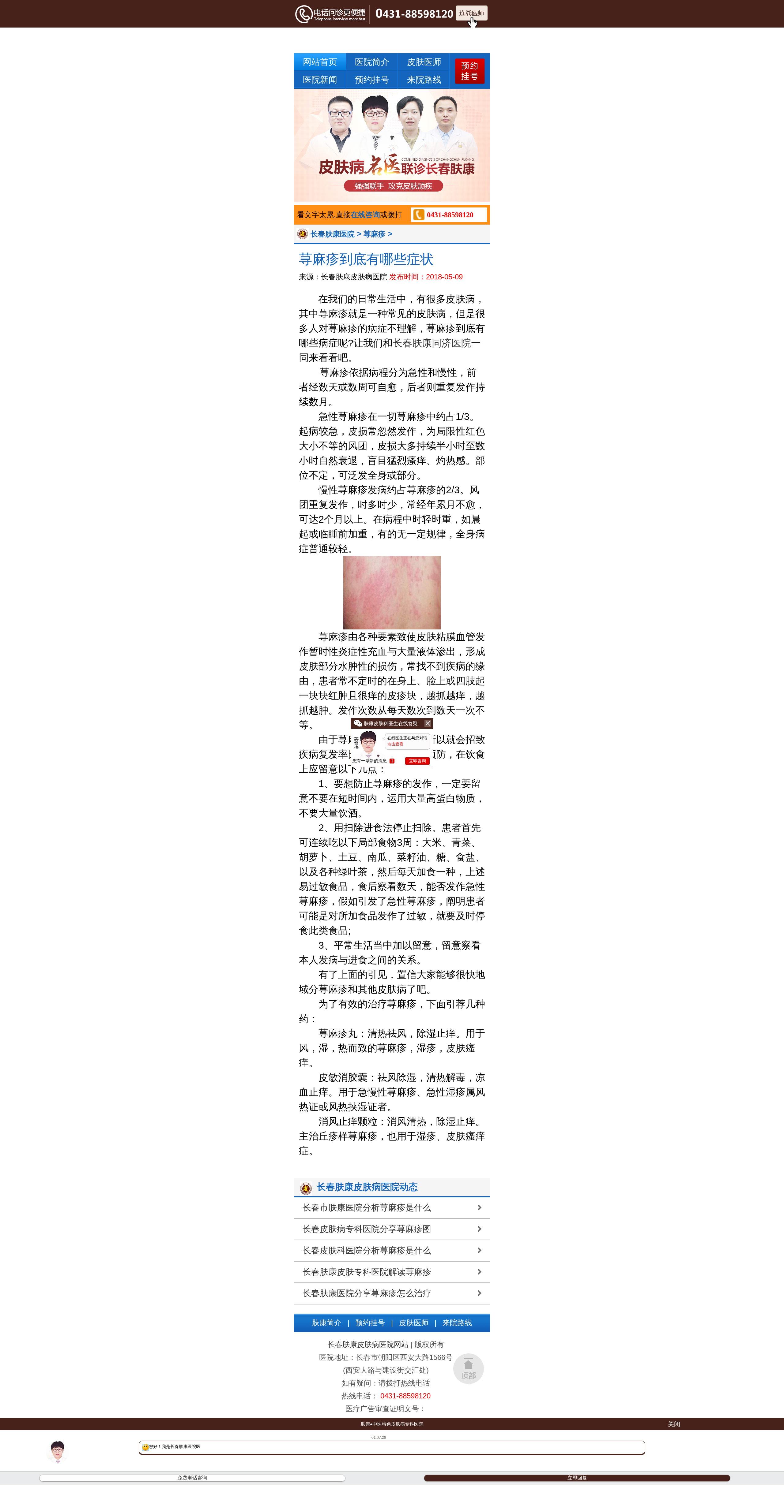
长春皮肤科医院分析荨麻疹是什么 (367, 1250)
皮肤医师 (424, 62)
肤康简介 (326, 1323)
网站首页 (320, 62)
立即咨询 (417, 760)
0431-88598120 (450, 215)
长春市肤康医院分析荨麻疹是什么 (367, 1207)
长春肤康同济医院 (432, 343)
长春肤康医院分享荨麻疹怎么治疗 (367, 1293)
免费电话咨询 (192, 1477)
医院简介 (372, 62)
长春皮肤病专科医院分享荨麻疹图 (367, 1229)
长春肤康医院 (333, 234)
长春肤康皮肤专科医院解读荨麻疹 (367, 1272)
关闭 (674, 1424)
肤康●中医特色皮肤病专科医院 (392, 1424)
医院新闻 (320, 79)
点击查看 (395, 744)
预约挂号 (372, 79)
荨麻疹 (375, 234)
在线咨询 (365, 215)
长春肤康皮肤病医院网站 (368, 1344)
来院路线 (424, 79)
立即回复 (577, 1477)
